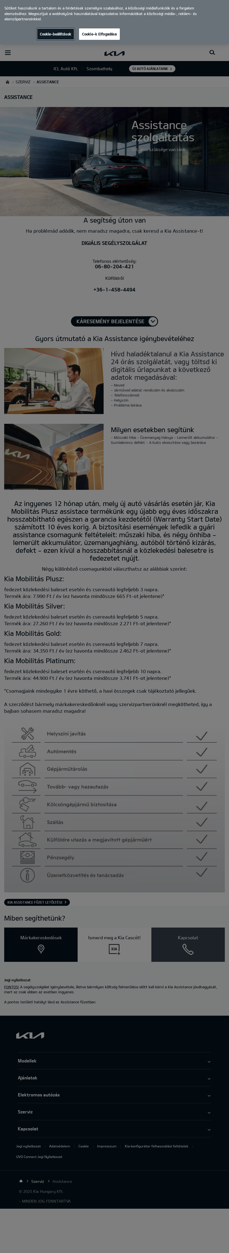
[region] (114, 22)
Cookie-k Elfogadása (99, 34)
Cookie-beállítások (55, 34)
